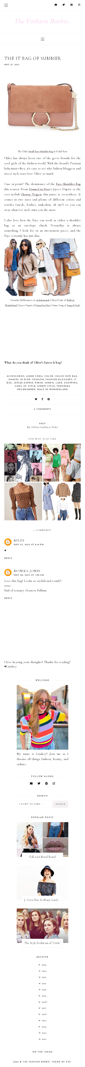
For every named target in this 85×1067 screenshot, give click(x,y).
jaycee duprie (23, 383)
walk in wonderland (52, 389)
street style (46, 386)
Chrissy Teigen (31, 194)
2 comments (42, 409)
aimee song (34, 376)
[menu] (6, 5)
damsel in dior (20, 379)
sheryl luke (54, 383)
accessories (16, 376)
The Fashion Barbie (36, 1062)
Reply (8, 558)
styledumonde (43, 300)
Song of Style (73, 305)
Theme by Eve (61, 1062)
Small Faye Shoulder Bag (40, 151)
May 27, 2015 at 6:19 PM (29, 545)
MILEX (19, 540)
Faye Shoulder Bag (68, 184)
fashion (38, 379)
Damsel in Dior (39, 189)
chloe (48, 376)
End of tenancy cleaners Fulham (25, 590)
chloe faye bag (66, 376)
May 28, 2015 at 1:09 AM (29, 575)
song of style (25, 386)
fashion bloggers (59, 379)
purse (39, 383)
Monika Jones (27, 571)
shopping (71, 383)
